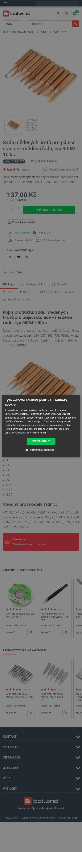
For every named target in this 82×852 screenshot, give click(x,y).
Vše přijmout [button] (41, 441)
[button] (41, 450)
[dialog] (41, 426)
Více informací (38, 432)
